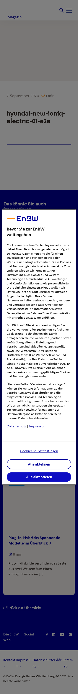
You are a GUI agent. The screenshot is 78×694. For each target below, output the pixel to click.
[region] (39, 347)
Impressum (37, 426)
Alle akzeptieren (39, 477)
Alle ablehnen (39, 464)
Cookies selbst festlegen (39, 451)
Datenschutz (16, 426)
